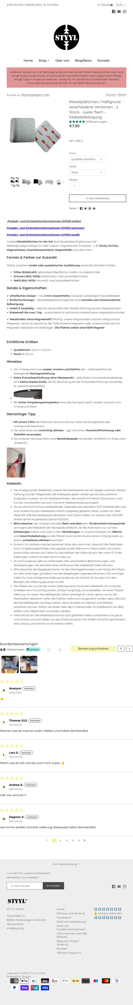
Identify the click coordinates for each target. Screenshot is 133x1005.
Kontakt (62, 948)
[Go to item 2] (28, 664)
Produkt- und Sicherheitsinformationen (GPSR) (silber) (44, 221)
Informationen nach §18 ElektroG (72, 935)
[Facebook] (113, 11)
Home (61, 909)
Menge (73, 179)
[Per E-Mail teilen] (94, 208)
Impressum (64, 917)
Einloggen (15, 4)
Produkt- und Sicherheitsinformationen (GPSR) (39, 234)
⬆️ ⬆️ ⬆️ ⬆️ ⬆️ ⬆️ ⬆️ (107, 917)
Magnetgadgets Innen (35, 94)
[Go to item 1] (10, 664)
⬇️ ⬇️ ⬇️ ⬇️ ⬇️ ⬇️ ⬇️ (107, 909)
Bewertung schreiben (93, 648)
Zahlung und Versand (71, 913)
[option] (15, 182)
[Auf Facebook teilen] (81, 208)
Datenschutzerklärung (71, 921)
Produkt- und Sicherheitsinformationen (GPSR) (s (40, 228)
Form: (72, 153)
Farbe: (73, 166)
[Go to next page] (85, 840)
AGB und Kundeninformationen (71, 927)
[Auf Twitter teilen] (85, 208)
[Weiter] (63, 182)
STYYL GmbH (37, 973)
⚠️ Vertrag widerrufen (108, 913)
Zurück (110, 94)
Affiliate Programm (69, 952)
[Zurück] (7, 182)
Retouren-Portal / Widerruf (68, 942)
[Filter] (121, 649)
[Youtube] (119, 11)
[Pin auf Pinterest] (89, 208)
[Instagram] (124, 11)
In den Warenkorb (97, 198)
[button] (77, 121)
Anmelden (33, 4)
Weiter (122, 94)
